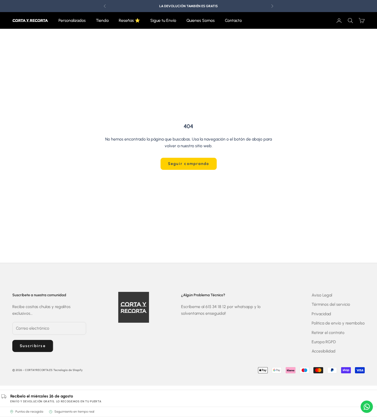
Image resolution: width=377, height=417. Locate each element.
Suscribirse (33, 346)
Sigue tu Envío (163, 20)
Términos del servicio (331, 304)
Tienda (102, 20)
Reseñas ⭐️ (129, 20)
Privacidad (321, 313)
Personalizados (72, 20)
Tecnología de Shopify (68, 370)
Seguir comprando (188, 163)
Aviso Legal (322, 295)
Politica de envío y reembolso (338, 323)
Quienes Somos (200, 20)
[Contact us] (367, 407)
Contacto (233, 20)
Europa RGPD (324, 341)
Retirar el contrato (328, 332)
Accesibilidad (323, 351)
